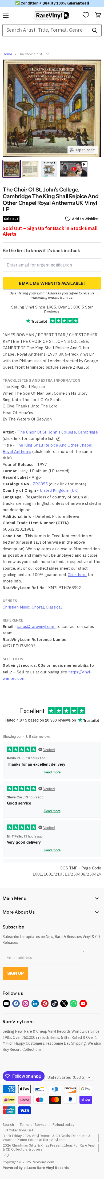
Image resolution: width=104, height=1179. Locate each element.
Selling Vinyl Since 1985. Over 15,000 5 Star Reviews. (52, 309)
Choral (38, 607)
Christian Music (16, 607)
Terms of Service (33, 1124)
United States (66, 1077)
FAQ (6, 1155)
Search (8, 1124)
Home (7, 54)
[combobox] (44, 30)
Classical (54, 607)
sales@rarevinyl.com (36, 626)
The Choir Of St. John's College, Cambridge (58, 432)
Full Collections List (18, 1130)
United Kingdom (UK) (59, 490)
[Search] (94, 30)
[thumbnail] (49, 168)
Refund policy (63, 1124)
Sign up (15, 973)
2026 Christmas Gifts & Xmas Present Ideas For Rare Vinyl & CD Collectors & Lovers (49, 1147)
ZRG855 (40, 483)
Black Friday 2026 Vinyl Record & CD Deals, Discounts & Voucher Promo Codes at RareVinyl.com (47, 1138)
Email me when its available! (52, 283)
